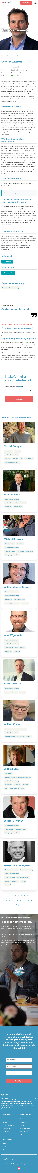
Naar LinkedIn (8, 273)
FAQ (4, 1147)
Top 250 (23, 1125)
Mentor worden (25, 1135)
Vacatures (23, 1122)
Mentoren (10, 55)
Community (7, 1128)
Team (22, 1119)
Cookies (29, 1164)
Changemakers (25, 1128)
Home (3, 55)
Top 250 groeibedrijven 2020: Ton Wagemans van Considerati (16, 247)
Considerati (7, 261)
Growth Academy (8, 1125)
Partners (6, 1132)
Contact (5, 1150)
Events (5, 1122)
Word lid (5, 1143)
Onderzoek (24, 1132)
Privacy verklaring (19, 1164)
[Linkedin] (19, 1168)
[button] (35, 2)
